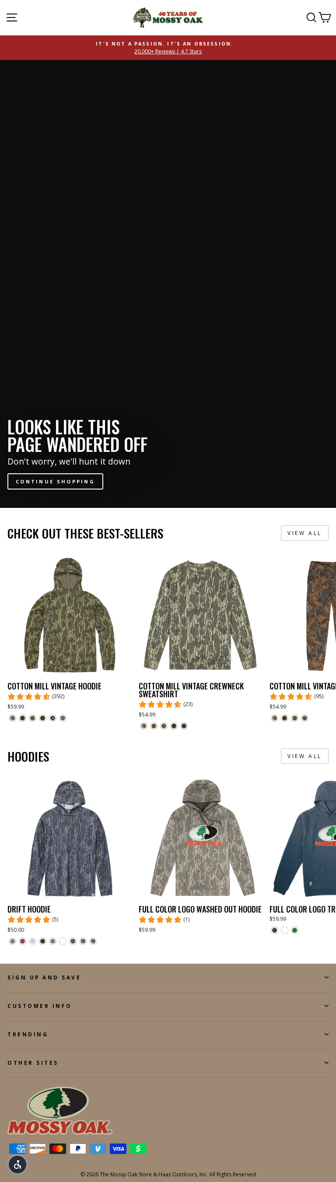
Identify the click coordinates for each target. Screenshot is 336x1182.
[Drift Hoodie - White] (63, 941)
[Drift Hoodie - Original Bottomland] (83, 941)
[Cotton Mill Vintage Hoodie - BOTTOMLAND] (63, 718)
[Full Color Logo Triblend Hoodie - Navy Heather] (274, 930)
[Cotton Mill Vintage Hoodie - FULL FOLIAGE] (42, 718)
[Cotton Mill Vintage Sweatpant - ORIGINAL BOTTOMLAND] (274, 718)
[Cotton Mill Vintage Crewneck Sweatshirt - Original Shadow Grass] (153, 726)
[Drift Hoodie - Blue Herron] (12, 941)
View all (304, 533)
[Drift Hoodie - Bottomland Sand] (93, 941)
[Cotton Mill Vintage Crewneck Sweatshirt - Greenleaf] (164, 726)
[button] (17, 1164)
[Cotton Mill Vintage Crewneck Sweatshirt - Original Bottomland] (143, 726)
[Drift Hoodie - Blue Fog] (32, 941)
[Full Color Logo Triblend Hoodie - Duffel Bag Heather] (294, 930)
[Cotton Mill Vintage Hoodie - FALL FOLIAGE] (22, 718)
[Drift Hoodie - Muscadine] (22, 941)
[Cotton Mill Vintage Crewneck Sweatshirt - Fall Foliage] (184, 726)
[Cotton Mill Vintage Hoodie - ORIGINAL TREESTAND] (52, 718)
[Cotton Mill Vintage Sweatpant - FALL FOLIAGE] (284, 718)
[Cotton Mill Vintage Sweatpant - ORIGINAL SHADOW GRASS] (294, 718)
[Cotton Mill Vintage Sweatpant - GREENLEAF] (304, 718)
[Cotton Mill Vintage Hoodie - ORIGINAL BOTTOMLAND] (12, 718)
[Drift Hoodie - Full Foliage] (42, 941)
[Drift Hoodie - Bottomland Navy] (73, 941)
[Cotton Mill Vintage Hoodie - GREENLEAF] (32, 718)
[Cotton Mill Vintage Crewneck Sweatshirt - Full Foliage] (174, 726)
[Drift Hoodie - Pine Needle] (52, 941)
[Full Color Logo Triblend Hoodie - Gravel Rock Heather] (284, 930)
